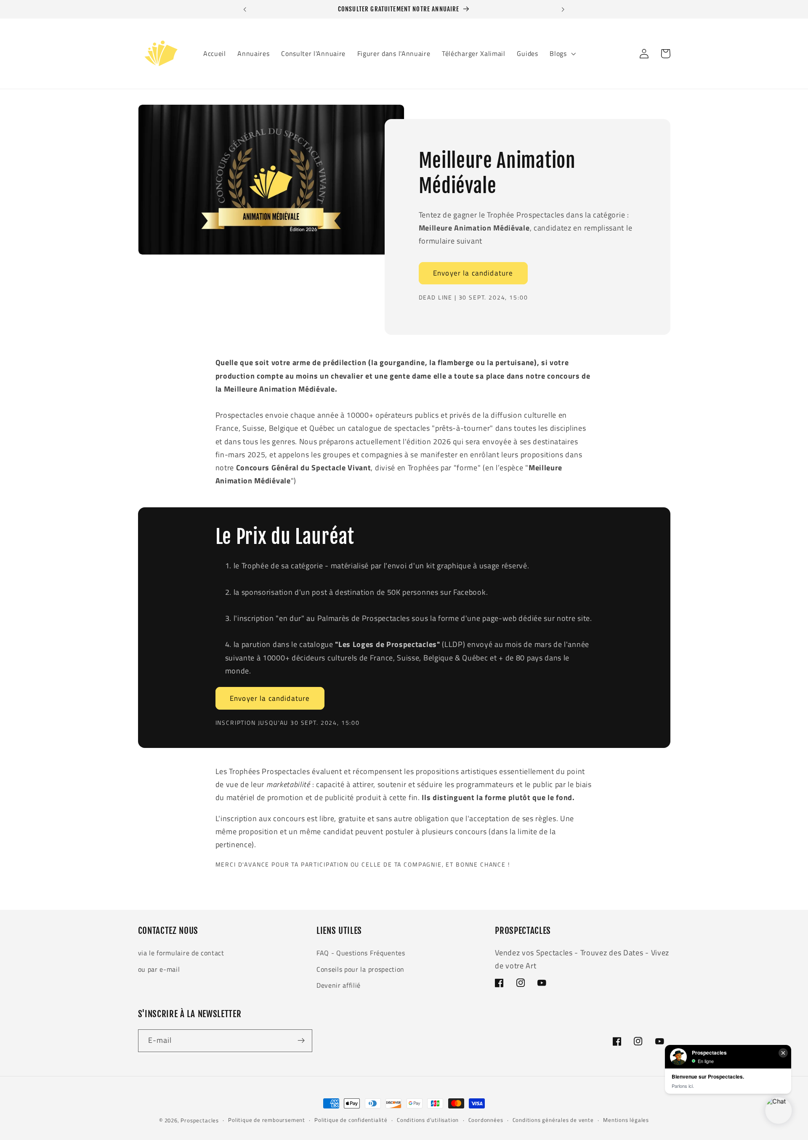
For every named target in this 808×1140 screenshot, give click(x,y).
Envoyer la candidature (473, 272)
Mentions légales (626, 1120)
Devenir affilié (338, 985)
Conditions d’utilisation (428, 1120)
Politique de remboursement (266, 1120)
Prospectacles (199, 1120)
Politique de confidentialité (351, 1120)
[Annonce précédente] (245, 9)
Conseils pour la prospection (360, 969)
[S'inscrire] (301, 1040)
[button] (561, 54)
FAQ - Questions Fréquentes (360, 953)
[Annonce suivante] (563, 9)
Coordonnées (485, 1120)
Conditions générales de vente (553, 1120)
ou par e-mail (159, 969)
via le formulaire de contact (181, 953)
